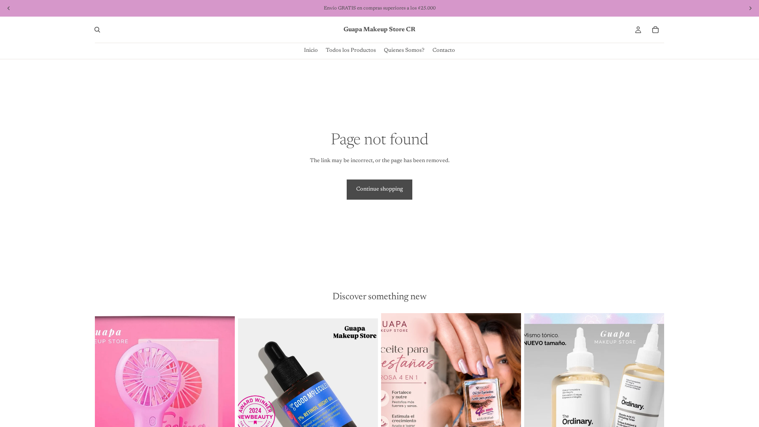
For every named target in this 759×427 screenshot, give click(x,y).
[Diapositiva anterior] (107, 400)
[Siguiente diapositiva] (223, 400)
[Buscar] (97, 29)
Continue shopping (379, 189)
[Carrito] (655, 29)
